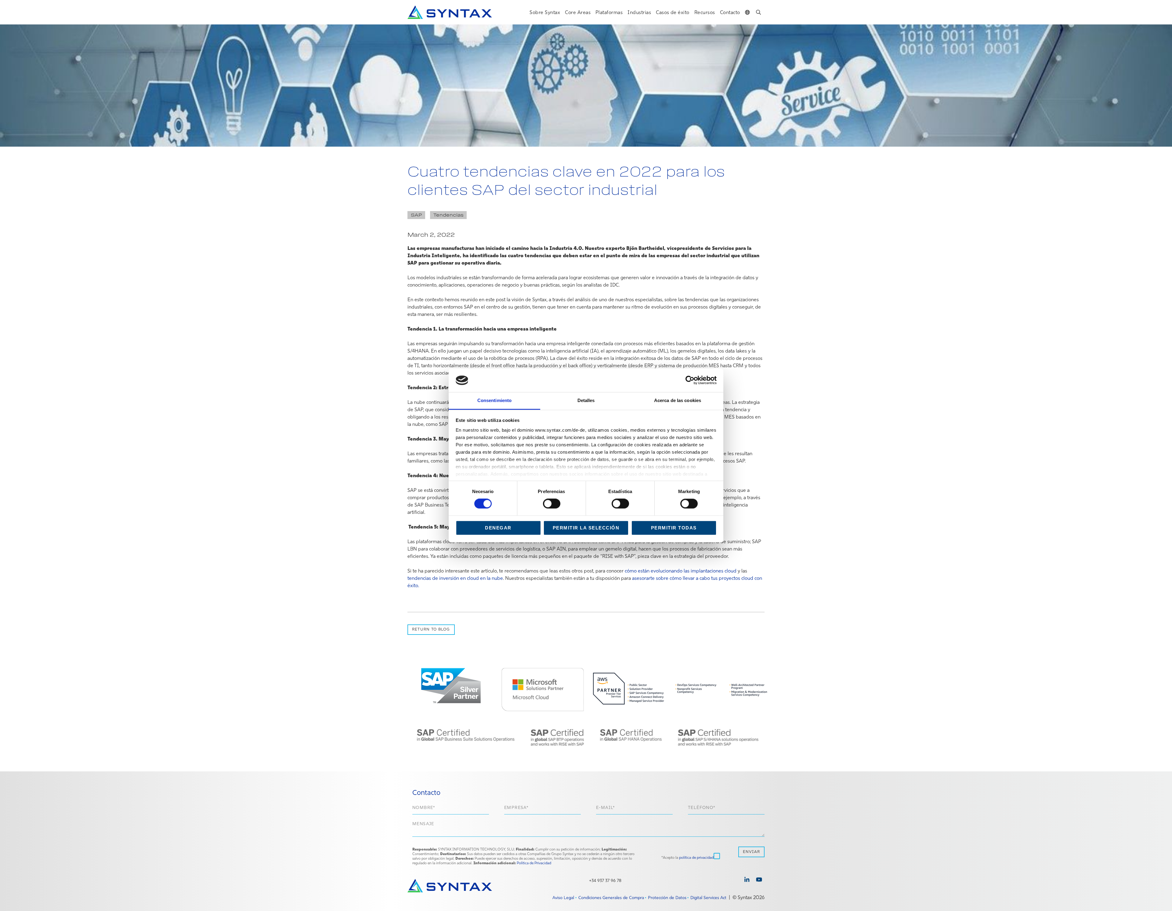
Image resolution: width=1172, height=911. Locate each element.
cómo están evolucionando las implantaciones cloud (680, 571)
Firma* (542, 808)
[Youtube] (759, 880)
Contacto (730, 12)
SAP (416, 215)
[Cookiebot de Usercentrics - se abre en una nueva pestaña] (690, 380)
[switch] (551, 504)
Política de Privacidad (534, 863)
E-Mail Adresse (634, 808)
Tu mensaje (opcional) (588, 831)
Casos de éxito (672, 12)
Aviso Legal (563, 897)
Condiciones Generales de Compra (611, 897)
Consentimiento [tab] (494, 400)
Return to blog (431, 629)
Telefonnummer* (726, 808)
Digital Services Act (708, 897)
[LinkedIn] (747, 880)
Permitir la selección (586, 527)
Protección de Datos (667, 897)
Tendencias (448, 215)
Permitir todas (674, 527)
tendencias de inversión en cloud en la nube (455, 578)
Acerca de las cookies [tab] (677, 400)
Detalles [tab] (586, 400)
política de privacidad (696, 857)
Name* (450, 808)
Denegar (498, 527)
